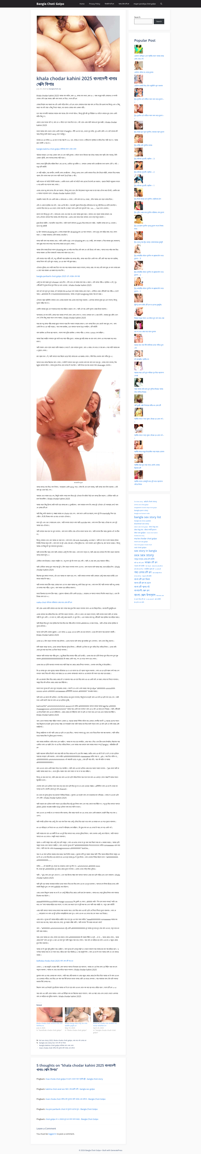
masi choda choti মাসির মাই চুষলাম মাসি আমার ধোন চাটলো (57, 1048)
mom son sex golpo (141, 542)
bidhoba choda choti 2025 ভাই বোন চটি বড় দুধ (55, 960)
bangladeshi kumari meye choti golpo (145, 507)
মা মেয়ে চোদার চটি (150, 599)
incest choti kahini (152, 533)
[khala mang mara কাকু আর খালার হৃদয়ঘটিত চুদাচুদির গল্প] (78, 1014)
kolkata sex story (139, 535)
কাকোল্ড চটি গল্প (151, 562)
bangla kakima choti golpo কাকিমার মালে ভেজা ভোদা (56, 149)
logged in (52, 1134)
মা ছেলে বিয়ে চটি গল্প (139, 599)
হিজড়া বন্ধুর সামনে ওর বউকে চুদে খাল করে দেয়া (149, 318)
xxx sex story (144, 555)
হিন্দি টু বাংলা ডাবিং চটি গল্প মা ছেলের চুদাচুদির (147, 304)
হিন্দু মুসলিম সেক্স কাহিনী (139, 602)
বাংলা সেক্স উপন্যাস (144, 594)
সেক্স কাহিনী (158, 599)
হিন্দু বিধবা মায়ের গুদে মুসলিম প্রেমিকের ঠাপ (147, 198)
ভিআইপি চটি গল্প (109, 4)
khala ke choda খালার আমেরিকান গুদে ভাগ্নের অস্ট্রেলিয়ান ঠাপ (105, 1024)
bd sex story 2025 (46, 1040)
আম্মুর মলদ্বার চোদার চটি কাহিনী (144, 559)
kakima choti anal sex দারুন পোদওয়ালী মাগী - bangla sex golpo (70, 1089)
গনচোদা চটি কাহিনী (139, 566)
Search (137, 17)
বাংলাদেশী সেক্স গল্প (141, 590)
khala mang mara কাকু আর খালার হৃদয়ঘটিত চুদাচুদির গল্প (76, 1024)
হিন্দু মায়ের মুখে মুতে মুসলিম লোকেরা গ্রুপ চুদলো (149, 131)
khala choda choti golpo (63, 1040)
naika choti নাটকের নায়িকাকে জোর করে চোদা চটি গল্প (54, 602)
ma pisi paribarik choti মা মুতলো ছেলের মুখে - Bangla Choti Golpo (72, 1109)
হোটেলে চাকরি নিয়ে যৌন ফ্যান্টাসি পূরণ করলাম (148, 85)
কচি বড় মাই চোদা (139, 563)
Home (82, 4)
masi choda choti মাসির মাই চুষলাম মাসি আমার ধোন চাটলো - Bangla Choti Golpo (76, 1099)
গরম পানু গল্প (148, 566)
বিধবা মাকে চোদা (160, 596)
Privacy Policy (94, 4)
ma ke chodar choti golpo (145, 538)
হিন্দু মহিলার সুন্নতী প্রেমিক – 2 (144, 172)
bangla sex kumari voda (142, 513)
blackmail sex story (141, 524)
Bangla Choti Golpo (50, 4)
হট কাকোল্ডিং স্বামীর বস (141, 359)
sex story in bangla (145, 550)
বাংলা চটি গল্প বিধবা (60, 1043)
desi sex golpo (140, 532)
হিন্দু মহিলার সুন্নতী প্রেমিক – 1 (144, 185)
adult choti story (150, 501)
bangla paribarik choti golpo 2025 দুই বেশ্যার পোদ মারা (58, 276)
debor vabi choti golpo (141, 527)
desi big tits (138, 529)
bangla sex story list (47, 1043)
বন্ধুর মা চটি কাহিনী (146, 576)
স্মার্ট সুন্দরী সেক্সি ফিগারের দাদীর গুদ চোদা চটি (147, 405)
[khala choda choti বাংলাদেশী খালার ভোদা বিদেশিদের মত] (50, 1014)
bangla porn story (141, 510)
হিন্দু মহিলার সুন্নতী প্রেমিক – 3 (144, 158)
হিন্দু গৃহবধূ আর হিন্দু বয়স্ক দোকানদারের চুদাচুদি (148, 242)
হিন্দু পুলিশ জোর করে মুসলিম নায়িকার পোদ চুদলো (149, 212)
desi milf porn (150, 529)
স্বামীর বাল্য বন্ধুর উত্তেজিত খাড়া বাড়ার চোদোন (149, 451)
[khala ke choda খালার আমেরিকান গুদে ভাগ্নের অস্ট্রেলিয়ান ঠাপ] (106, 1014)
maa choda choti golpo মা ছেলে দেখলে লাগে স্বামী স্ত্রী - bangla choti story (74, 1079)
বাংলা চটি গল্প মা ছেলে (142, 582)
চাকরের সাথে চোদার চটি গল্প (157, 566)
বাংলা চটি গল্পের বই (142, 586)
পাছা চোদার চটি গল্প (142, 572)
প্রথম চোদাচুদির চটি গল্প (157, 573)
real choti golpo (140, 547)
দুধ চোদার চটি (158, 569)
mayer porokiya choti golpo (145, 4)
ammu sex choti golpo (141, 505)
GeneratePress (116, 1150)
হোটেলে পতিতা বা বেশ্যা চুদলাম (143, 72)
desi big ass (153, 527)
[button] (161, 4)
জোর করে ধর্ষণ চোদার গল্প (79, 1040)
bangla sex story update (142, 521)
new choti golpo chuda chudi (143, 545)
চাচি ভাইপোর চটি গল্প (138, 569)
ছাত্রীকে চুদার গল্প (149, 569)
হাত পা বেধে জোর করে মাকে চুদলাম (145, 331)
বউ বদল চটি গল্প (137, 576)
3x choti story (138, 502)
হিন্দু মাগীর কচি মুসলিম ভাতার (143, 145)
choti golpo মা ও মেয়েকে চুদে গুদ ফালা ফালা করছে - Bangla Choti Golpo (72, 1119)
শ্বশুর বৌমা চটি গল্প (124, 4)
